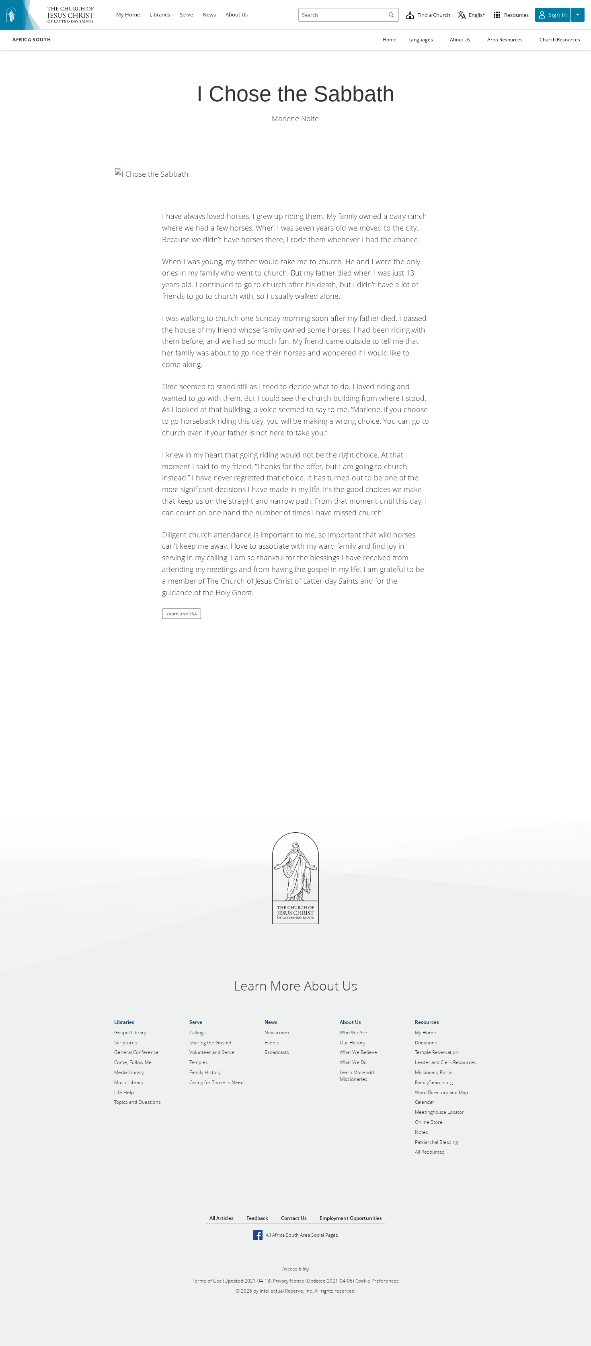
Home (389, 39)
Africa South (31, 40)
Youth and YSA (181, 614)
